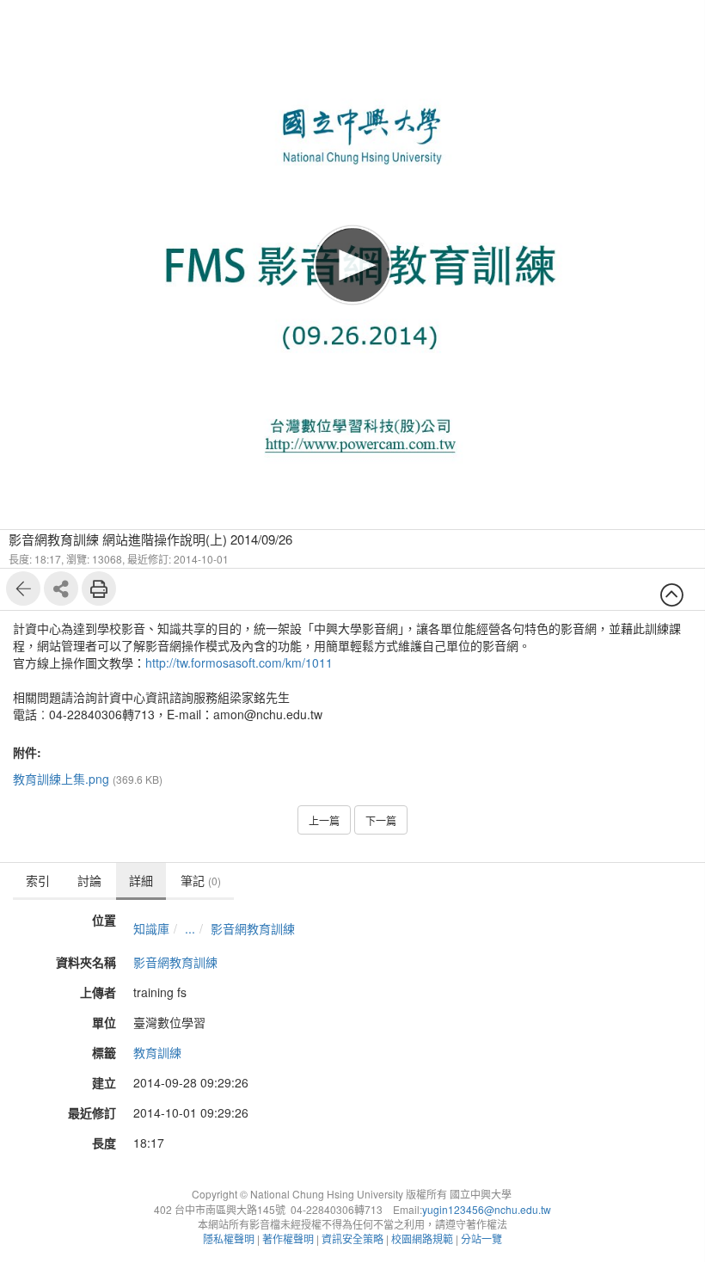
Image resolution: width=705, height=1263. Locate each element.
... (190, 928)
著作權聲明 (288, 1238)
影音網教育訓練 (253, 928)
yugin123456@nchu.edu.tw (486, 1209)
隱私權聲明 (228, 1238)
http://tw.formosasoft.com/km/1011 (239, 662)
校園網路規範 (422, 1238)
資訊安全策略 (352, 1238)
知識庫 (151, 928)
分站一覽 (481, 1238)
